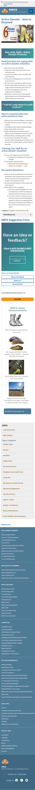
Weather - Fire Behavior (10, 505)
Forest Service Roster (7, 673)
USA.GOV (4, 751)
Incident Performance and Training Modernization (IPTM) (18, 713)
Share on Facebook (17, 277)
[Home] (4, 11)
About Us (4, 708)
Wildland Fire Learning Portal (9, 724)
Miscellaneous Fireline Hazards (13, 483)
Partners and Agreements (8, 610)
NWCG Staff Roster (6, 664)
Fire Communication (9, 466)
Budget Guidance (6, 648)
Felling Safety (7, 461)
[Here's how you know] (17, 4)
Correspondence (6, 594)
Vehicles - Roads (8, 500)
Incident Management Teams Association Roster (15, 686)
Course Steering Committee (9, 597)
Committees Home (6, 627)
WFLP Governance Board (8, 616)
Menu (31, 11)
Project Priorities (6, 613)
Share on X (17, 281)
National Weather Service (8, 572)
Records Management (7, 748)
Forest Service (5, 543)
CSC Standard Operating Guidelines (11, 640)
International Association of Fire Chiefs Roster (14, 675)
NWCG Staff (4, 608)
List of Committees (6, 629)
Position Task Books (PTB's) (9, 716)
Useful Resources (9, 215)
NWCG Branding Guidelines (9, 746)
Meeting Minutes (6, 599)
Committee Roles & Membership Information (14, 637)
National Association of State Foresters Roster (14, 678)
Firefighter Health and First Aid (13, 472)
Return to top (5, 524)
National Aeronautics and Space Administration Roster (17, 691)
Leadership (6, 477)
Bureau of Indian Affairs (8, 535)
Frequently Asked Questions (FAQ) (11, 710)
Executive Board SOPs (7, 591)
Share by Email (17, 284)
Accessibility (5, 735)
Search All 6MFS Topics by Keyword (14, 516)
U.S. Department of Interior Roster (11, 670)
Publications (4, 719)
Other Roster (5, 694)
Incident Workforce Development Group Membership (16, 697)
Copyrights (4, 738)
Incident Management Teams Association (13, 570)
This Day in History (9, 494)
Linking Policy (5, 740)
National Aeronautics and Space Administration (15, 578)
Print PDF (17, 299)
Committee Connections (8, 651)
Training (3, 721)
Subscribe (22, 774)
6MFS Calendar (8, 435)
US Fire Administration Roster (9, 683)
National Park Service (7, 553)
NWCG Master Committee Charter (11, 632)
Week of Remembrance (10, 511)
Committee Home (9, 430)
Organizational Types (7, 635)
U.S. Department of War (8, 556)
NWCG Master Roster (7, 667)
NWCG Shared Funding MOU (9, 605)
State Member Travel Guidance (10, 654)
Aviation (5, 450)
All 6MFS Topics (8, 444)
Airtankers (6, 455)
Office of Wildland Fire (7, 575)
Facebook (17, 261)
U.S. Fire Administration (8, 559)
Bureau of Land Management (9, 537)
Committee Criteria (6, 645)
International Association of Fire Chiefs (12, 545)
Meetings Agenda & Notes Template (11, 643)
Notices (3, 743)
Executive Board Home (7, 589)
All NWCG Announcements (13, 411)
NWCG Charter (5, 602)
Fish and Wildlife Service (8, 540)
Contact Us (12, 774)
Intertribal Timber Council (8, 548)
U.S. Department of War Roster (10, 681)
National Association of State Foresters (12, 551)
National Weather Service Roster (10, 689)
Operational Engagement (11, 488)
